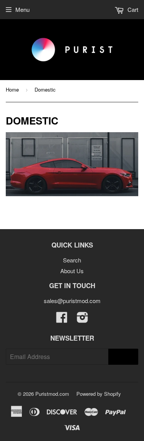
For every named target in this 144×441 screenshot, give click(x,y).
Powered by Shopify (98, 393)
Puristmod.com (52, 393)
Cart (132, 9)
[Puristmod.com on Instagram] (82, 319)
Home (12, 89)
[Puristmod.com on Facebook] (62, 319)
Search (72, 260)
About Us (72, 271)
